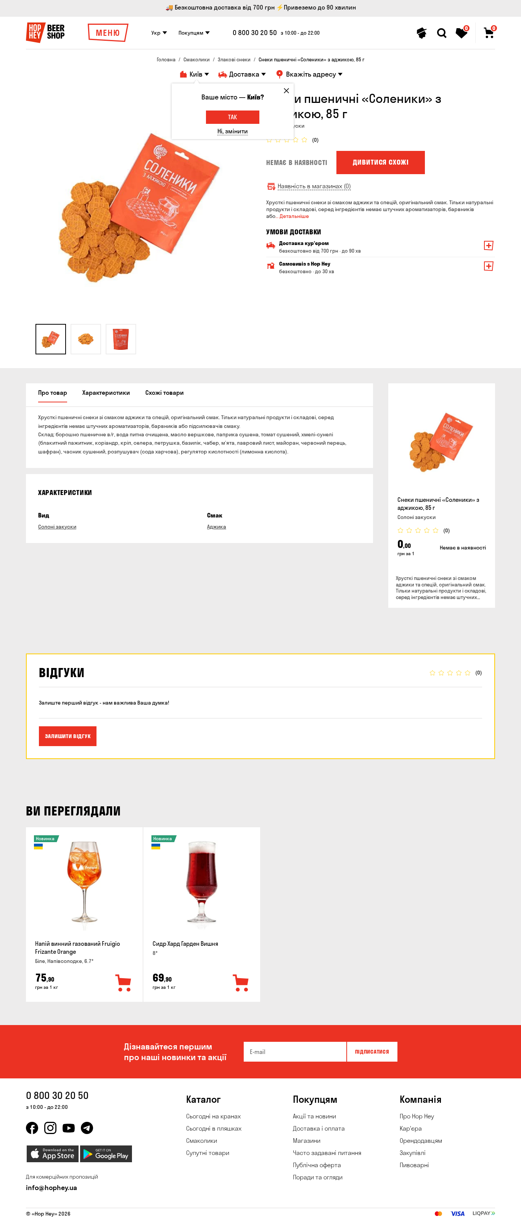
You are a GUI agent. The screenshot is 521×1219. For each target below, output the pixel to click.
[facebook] (32, 1128)
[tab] (50, 339)
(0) (315, 140)
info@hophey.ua (51, 1187)
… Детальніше (292, 216)
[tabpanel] (140, 205)
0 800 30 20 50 (255, 32)
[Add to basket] (123, 983)
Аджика (216, 526)
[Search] (442, 33)
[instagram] (50, 1128)
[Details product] (441, 441)
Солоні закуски (57, 526)
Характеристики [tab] (106, 392)
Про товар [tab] (52, 392)
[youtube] (69, 1128)
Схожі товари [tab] (164, 392)
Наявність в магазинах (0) (314, 186)
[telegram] (87, 1128)
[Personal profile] (422, 33)
